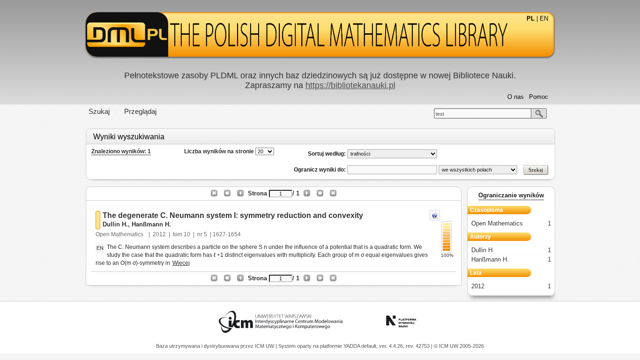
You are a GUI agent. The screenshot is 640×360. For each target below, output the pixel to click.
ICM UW (265, 346)
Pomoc (538, 96)
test (440, 114)
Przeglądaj (140, 111)
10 (187, 234)
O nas (515, 96)
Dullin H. (115, 224)
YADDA (352, 346)
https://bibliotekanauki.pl (350, 85)
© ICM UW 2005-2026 (459, 346)
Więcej (181, 263)
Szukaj (99, 111)
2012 (159, 234)
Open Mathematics (120, 234)
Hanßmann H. (151, 224)
